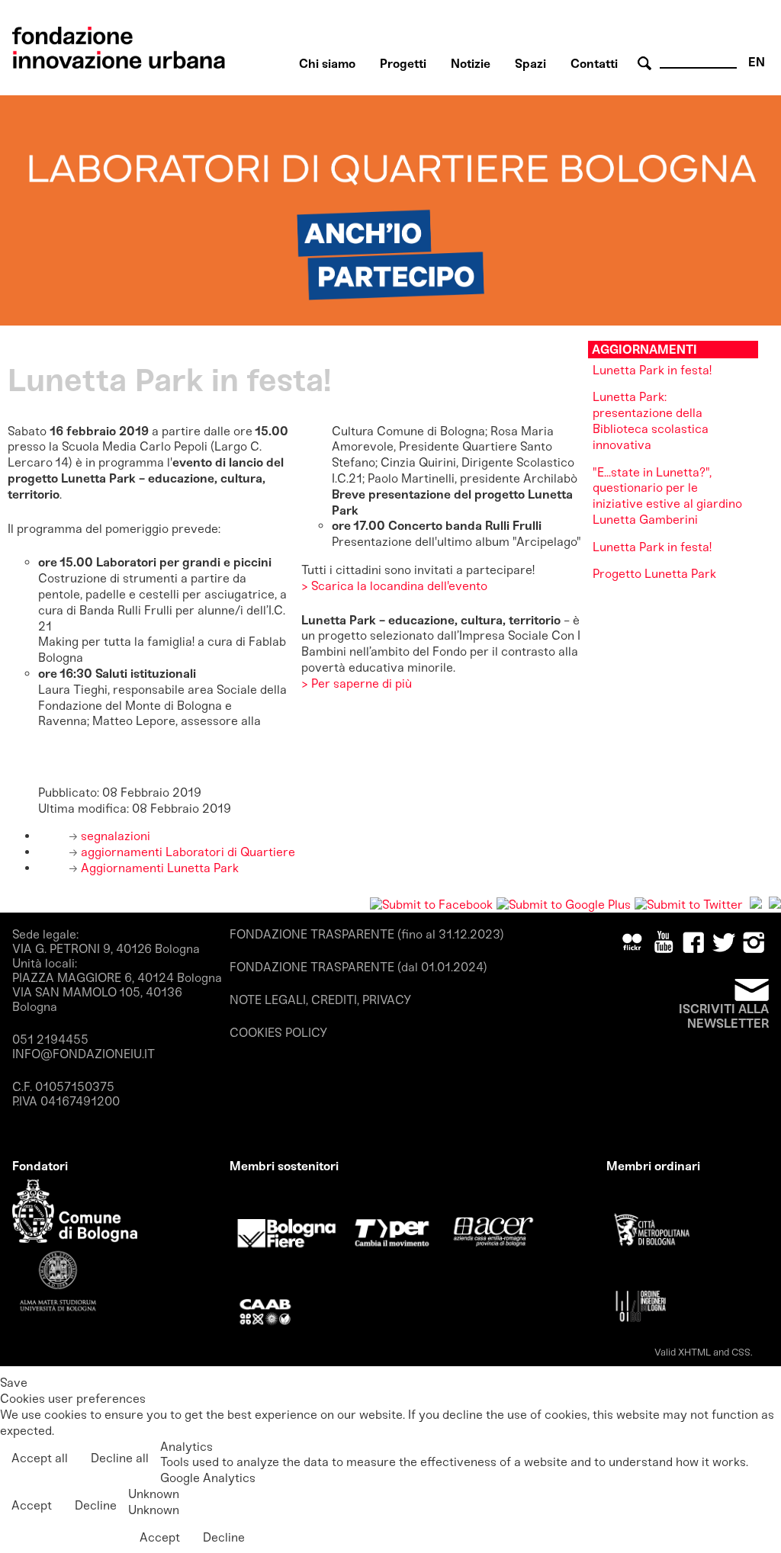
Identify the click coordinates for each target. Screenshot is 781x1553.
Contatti (594, 63)
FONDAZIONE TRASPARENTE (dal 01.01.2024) (358, 967)
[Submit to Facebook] (431, 904)
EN (756, 62)
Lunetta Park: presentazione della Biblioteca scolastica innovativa (651, 420)
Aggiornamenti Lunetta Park (158, 868)
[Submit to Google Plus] (564, 904)
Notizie (470, 63)
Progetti (403, 63)
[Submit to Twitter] (689, 904)
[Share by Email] (775, 904)
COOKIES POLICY (278, 1032)
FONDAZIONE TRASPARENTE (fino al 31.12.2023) (367, 934)
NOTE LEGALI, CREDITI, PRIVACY (320, 1000)
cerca (646, 63)
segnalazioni (114, 836)
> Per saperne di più (356, 683)
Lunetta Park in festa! (652, 370)
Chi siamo (327, 63)
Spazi (530, 63)
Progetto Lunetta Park (654, 573)
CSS (740, 1352)
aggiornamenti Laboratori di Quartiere (186, 852)
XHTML (694, 1352)
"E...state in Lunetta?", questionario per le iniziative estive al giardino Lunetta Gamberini (667, 496)
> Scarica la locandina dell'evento (394, 586)
